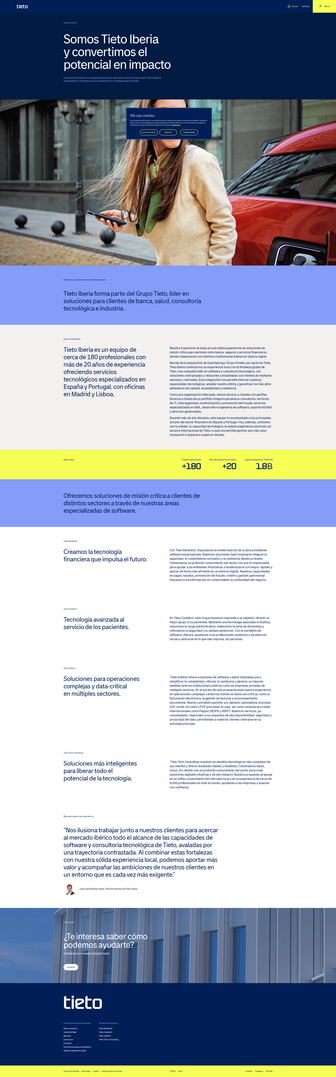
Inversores (68, 1039)
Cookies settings (189, 132)
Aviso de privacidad (71, 1071)
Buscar (295, 6)
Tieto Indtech (105, 1036)
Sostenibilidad (70, 1032)
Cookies (96, 1071)
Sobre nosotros (70, 1028)
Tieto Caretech (105, 1032)
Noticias (67, 1036)
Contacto (305, 6)
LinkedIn (248, 1071)
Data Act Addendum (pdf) (75, 1050)
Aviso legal (86, 1071)
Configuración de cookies (112, 1071)
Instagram (259, 1071)
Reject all (168, 132)
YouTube (269, 1071)
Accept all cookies (148, 132)
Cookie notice (176, 125)
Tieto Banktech (106, 1028)
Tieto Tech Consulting (109, 1039)
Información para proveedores (77, 1047)
